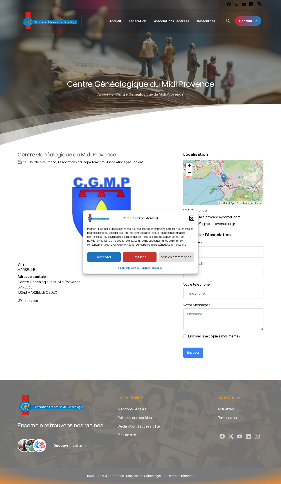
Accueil (103, 94)
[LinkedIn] (251, 4)
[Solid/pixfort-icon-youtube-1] (239, 436)
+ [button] (189, 166)
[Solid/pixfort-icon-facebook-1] (222, 436)
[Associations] (31, 445)
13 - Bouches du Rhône (39, 162)
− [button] (189, 172)
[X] (236, 4)
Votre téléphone (196, 284)
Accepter (104, 257)
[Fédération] (24, 445)
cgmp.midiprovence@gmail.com (214, 217)
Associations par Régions (125, 162)
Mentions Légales (151, 267)
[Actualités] (39, 445)
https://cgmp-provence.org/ (212, 223)
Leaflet (223, 203)
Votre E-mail (194, 263)
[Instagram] (258, 4)
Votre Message (197, 305)
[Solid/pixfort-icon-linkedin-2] (248, 436)
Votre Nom (192, 243)
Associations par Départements (81, 162)
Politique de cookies (128, 267)
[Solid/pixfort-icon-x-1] (231, 436)
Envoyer (193, 352)
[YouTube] (243, 4)
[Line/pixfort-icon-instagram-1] (257, 436)
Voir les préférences (176, 257)
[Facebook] (228, 4)
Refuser (140, 257)
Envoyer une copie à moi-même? (214, 336)
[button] (191, 218)
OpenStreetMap (239, 203)
